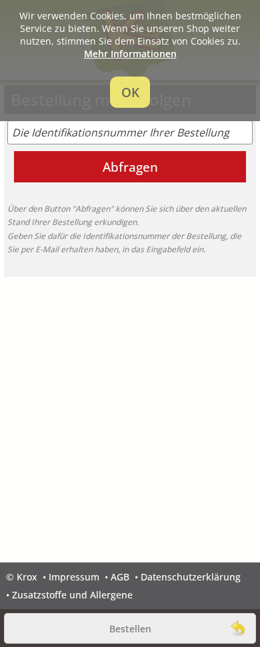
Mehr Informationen (130, 53)
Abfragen (130, 167)
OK (130, 92)
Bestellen (130, 628)
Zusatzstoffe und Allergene (72, 594)
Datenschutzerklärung (191, 576)
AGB (120, 576)
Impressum (74, 576)
